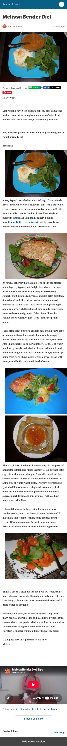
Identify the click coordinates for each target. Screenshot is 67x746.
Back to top (59, 732)
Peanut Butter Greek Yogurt (23, 222)
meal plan (52, 709)
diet (17, 709)
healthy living (39, 709)
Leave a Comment (33, 718)
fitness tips (25, 709)
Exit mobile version (33, 741)
